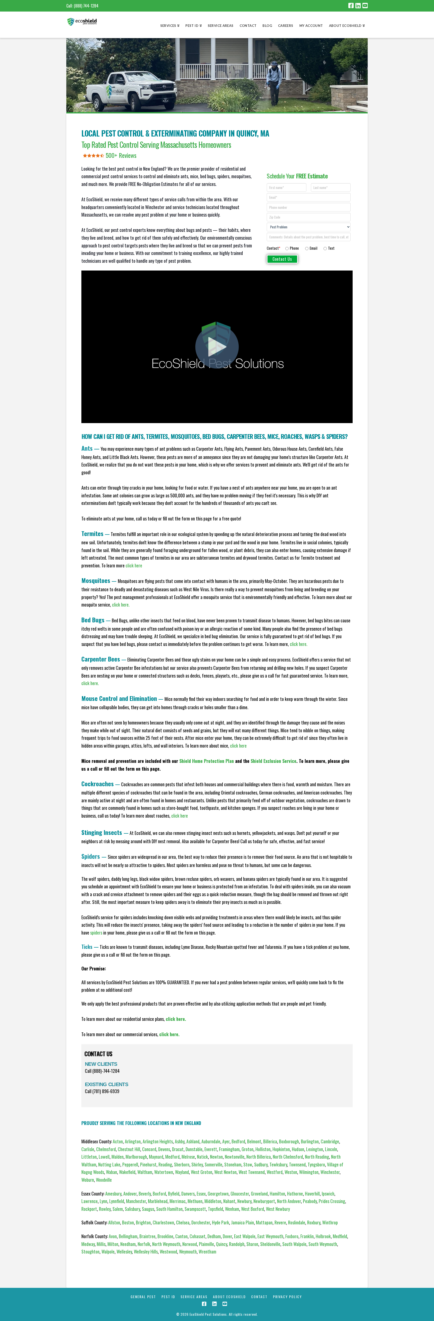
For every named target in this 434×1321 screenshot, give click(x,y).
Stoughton (90, 1251)
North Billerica (258, 1156)
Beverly (145, 1193)
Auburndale (210, 1141)
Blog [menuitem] (267, 26)
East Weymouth (270, 1236)
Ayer (226, 1141)
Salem (118, 1209)
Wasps (313, 436)
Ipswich (328, 1193)
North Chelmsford (288, 1156)
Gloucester (240, 1193)
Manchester (136, 1201)
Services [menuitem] (168, 26)
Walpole (108, 1251)
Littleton (89, 1156)
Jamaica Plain (242, 1222)
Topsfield (215, 1209)
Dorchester (200, 1222)
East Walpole (244, 1236)
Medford (172, 1156)
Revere (280, 1222)
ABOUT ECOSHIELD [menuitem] (229, 1297)
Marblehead (158, 1201)
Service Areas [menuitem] (221, 26)
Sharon (252, 1244)
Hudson (298, 1149)
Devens (164, 1149)
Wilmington (308, 1172)
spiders (96, 932)
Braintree (147, 1236)
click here (238, 745)
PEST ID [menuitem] (168, 1297)
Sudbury (260, 1164)
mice (272, 436)
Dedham (214, 1236)
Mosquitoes (185, 436)
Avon (113, 1236)
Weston (291, 1172)
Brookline (165, 1236)
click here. (121, 604)
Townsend (297, 1164)
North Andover (289, 1201)
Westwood (168, 1251)
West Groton (201, 1172)
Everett (210, 1149)
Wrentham (207, 1251)
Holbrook (323, 1236)
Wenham (232, 1209)
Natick (202, 1156)
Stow (247, 1164)
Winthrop (330, 1222)
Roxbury (313, 1222)
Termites (157, 436)
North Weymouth (166, 1244)
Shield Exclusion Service (273, 761)
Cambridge (330, 1141)
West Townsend (252, 1172)
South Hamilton (169, 1209)
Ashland (192, 1141)
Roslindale (296, 1222)
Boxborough (289, 1141)
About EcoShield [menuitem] (345, 26)
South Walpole (294, 1244)
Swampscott (195, 1209)
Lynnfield (116, 1201)
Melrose (188, 1156)
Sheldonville (270, 1244)
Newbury (244, 1201)
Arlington (133, 1141)
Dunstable (194, 1149)
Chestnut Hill (129, 1149)
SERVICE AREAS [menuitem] (194, 1297)
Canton (181, 1236)
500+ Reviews (121, 155)
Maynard (156, 1156)
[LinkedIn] (358, 6)
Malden (118, 1156)
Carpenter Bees (246, 436)
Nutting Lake (109, 1164)
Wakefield (127, 1172)
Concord (149, 1149)
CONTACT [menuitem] (259, 1297)
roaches (291, 436)
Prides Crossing (332, 1201)
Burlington (310, 1141)
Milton (112, 1244)
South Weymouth (322, 1244)
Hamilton (277, 1193)
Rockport (89, 1209)
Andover (130, 1193)
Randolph (236, 1244)
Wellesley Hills (146, 1251)
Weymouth (188, 1251)
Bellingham (128, 1236)
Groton (247, 1149)
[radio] (292, 248)
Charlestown (163, 1222)
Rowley (105, 1209)
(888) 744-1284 (86, 6)
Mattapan (264, 1222)
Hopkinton (281, 1149)
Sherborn (181, 1164)
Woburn (87, 1179)
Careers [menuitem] (285, 26)
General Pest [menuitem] (143, 1297)
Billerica (270, 1141)
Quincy (221, 1244)
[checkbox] (317, 247)
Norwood (189, 1244)
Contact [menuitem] (248, 26)
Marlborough (136, 1156)
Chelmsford (106, 1149)
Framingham (229, 1149)
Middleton (212, 1201)
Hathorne (295, 1193)
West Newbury (278, 1209)
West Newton (225, 1172)
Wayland (182, 1172)
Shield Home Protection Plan (206, 761)
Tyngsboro (316, 1164)
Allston (114, 1222)
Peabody (310, 1201)
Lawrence (89, 1201)
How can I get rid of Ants (112, 436)
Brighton (143, 1222)
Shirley (197, 1164)
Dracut (178, 1149)
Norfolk (144, 1244)
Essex (201, 1193)
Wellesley (124, 1251)
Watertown (163, 1172)
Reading (165, 1164)
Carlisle (87, 1149)
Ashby (179, 1141)
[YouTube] (365, 6)
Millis (101, 1244)
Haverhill (312, 1193)
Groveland (259, 1193)
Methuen (195, 1201)
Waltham (144, 1172)
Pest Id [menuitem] (191, 26)
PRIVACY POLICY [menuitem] (287, 1297)
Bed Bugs (213, 436)
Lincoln (331, 1149)
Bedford (238, 1141)
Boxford (159, 1193)
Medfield (340, 1236)
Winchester (330, 1172)
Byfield (173, 1193)
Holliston (262, 1149)
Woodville (104, 1179)
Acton (118, 1141)
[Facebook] (351, 6)
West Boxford (252, 1209)
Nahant (229, 1201)
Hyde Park (220, 1222)
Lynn (103, 1201)
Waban (111, 1172)
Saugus (148, 1209)
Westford (275, 1172)
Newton (216, 1156)
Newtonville (234, 1156)
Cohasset (197, 1236)
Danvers (188, 1193)
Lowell (104, 1156)
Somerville (213, 1164)
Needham (128, 1244)
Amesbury (113, 1193)
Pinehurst (148, 1164)
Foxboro (291, 1236)
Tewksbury (278, 1164)
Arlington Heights (158, 1141)
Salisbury (132, 1209)
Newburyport (264, 1201)
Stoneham (232, 1164)
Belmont (254, 1141)
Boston (128, 1222)
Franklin (307, 1236)
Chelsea (182, 1222)
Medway (88, 1244)
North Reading (317, 1156)
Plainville (206, 1244)
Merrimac (178, 1201)
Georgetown (218, 1193)
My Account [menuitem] (311, 26)
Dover (227, 1236)
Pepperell (130, 1164)
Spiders (335, 436)
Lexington (314, 1149)
